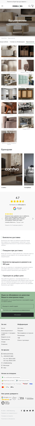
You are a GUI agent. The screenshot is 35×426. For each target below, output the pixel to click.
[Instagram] (25, 410)
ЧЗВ (19, 338)
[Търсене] (29, 6)
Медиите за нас (5, 337)
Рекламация (21, 335)
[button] (17, 1)
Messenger (6, 365)
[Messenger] (30, 410)
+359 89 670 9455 (8, 356)
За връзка (4, 344)
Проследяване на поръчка (25, 333)
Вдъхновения (30, 42)
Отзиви (3, 342)
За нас (3, 328)
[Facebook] (22, 410)
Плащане (20, 330)
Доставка (20, 328)
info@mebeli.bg (7, 363)
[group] (17, 217)
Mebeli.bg (3, 38)
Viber (4, 368)
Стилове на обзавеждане (17, 42)
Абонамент (17, 315)
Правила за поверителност (9, 413)
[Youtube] (27, 410)
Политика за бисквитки (8, 419)
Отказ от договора (23, 340)
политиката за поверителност (21, 310)
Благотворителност (7, 330)
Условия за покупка (7, 416)
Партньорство (5, 339)
